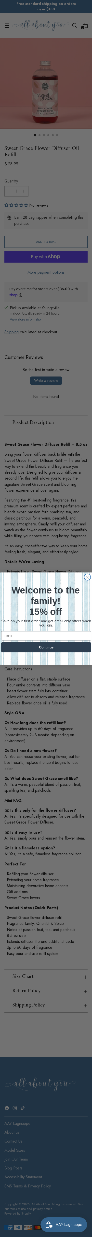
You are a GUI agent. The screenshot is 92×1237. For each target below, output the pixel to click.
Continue (46, 647)
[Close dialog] (87, 577)
